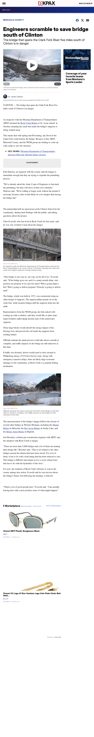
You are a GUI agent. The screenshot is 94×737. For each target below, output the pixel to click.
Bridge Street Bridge (15, 431)
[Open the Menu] (4, 3)
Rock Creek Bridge (29, 123)
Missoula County (13, 20)
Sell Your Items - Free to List (31, 506)
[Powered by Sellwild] (57, 637)
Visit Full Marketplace (53, 506)
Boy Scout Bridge (32, 428)
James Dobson (17, 97)
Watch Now (85, 3)
